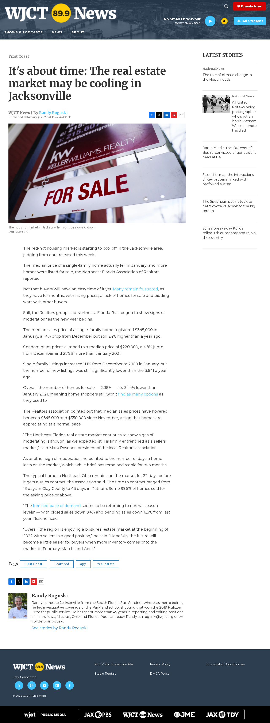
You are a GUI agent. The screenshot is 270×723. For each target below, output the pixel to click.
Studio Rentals (105, 673)
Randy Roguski (53, 112)
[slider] (218, 21)
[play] (210, 21)
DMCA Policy (159, 673)
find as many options (138, 394)
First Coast (18, 56)
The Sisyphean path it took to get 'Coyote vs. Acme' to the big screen (228, 206)
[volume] (224, 21)
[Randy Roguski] (17, 605)
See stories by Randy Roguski (60, 628)
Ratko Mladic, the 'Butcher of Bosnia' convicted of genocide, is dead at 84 (229, 152)
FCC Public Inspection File (113, 664)
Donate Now (251, 6)
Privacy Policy (160, 664)
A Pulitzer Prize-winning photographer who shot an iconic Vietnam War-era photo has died (244, 116)
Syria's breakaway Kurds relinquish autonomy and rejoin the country (229, 233)
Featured (61, 564)
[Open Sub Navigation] (46, 32)
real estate (106, 564)
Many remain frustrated (135, 289)
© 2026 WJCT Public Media (29, 695)
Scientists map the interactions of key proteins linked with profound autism (228, 179)
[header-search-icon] (226, 6)
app (83, 564)
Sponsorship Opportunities (225, 664)
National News (213, 69)
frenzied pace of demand (57, 505)
